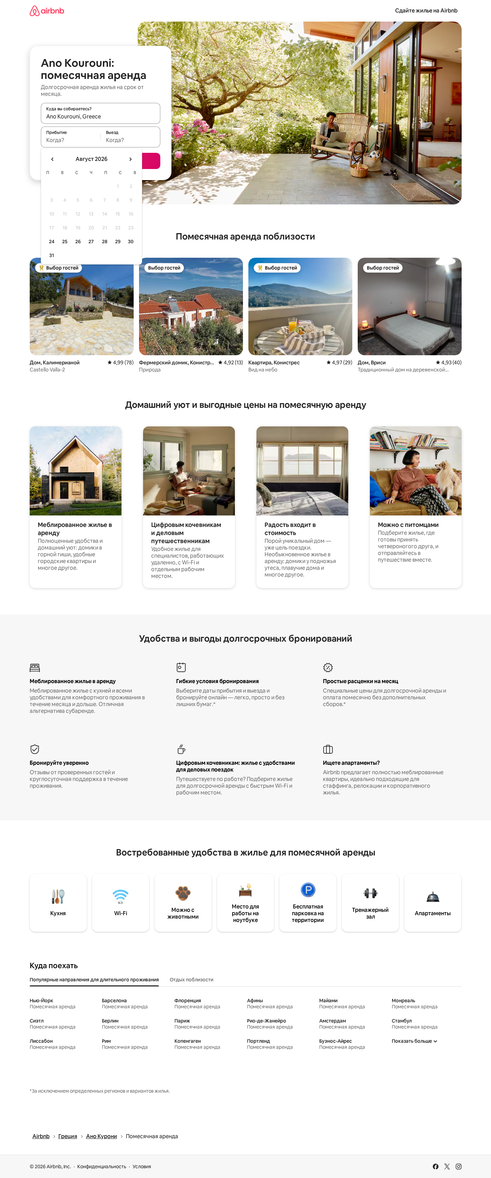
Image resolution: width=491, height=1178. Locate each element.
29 (117, 242)
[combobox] (100, 116)
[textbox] (70, 140)
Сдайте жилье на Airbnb (426, 10)
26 (78, 242)
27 (91, 242)
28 (104, 242)
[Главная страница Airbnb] (47, 10)
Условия (142, 1166)
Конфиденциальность (101, 1166)
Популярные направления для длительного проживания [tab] (94, 980)
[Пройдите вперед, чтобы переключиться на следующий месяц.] (130, 159)
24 (51, 242)
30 (131, 242)
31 (51, 255)
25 (64, 242)
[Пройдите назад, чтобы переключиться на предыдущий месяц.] (53, 159)
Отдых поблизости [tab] (191, 980)
